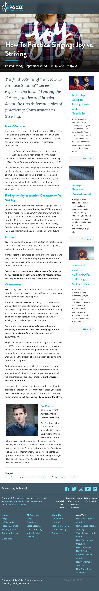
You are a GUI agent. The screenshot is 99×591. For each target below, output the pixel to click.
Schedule (31, 522)
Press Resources (10, 526)
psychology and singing (57, 476)
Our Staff (55, 522)
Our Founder (57, 518)
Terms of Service (10, 533)
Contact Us (57, 533)
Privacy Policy (9, 529)
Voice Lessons (34, 526)
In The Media (8, 522)
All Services (33, 515)
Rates (29, 518)
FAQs (4, 518)
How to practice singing (38, 476)
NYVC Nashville (83, 547)
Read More (86, 159)
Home (5, 515)
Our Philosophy (58, 529)
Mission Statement (60, 526)
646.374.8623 (20, 504)
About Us (56, 515)
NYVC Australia (83, 551)
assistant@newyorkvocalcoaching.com (23, 501)
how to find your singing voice (16, 476)
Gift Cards (7, 538)
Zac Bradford (72, 476)
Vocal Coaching (34, 529)
